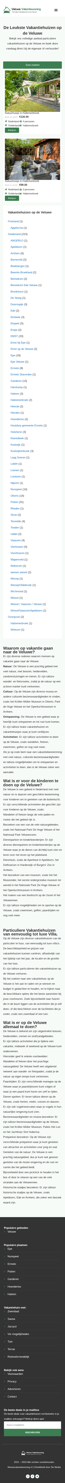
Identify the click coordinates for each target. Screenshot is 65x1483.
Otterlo (15, 495)
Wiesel (15, 597)
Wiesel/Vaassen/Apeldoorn (26, 610)
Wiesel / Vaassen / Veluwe (26, 604)
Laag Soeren (18, 457)
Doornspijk (17, 304)
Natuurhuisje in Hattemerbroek (22, 113)
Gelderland (14, 234)
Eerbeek (15, 317)
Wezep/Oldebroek (21, 585)
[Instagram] (28, 1476)
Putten (14, 502)
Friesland (13, 221)
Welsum (15, 629)
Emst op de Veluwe (22, 348)
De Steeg (16, 297)
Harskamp (17, 387)
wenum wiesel (19, 572)
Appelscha (17, 227)
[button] (56, 10)
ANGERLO (17, 240)
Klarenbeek (17, 438)
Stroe (14, 514)
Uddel (14, 534)
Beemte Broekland (21, 272)
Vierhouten (17, 546)
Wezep (15, 578)
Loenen (15, 470)
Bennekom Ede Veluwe (24, 285)
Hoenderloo (17, 419)
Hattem (15, 393)
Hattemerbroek (19, 400)
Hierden (15, 412)
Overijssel (14, 616)
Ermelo (15, 368)
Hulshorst (16, 431)
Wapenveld (17, 559)
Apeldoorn (16, 246)
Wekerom (16, 565)
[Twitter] (37, 1476)
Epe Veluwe (17, 361)
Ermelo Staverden (21, 374)
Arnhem (15, 253)
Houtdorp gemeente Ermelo (27, 425)
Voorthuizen (17, 553)
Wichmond (17, 591)
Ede (13, 310)
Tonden (15, 527)
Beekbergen (18, 266)
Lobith (14, 463)
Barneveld (16, 259)
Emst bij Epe (18, 342)
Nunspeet (16, 489)
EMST (14, 336)
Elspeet (15, 323)
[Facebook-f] (32, 1476)
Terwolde (16, 521)
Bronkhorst (17, 291)
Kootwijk (16, 444)
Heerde (15, 406)
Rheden (15, 508)
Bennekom (17, 278)
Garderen (16, 380)
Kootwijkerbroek (20, 451)
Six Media (56, 1467)
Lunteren (16, 476)
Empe (14, 329)
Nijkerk (15, 483)
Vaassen (16, 540)
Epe (13, 355)
